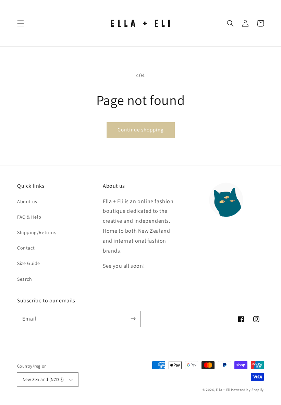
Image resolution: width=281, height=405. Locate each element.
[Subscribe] (132, 318)
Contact (26, 248)
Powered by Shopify (247, 389)
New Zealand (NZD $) (43, 379)
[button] (20, 23)
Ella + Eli (223, 389)
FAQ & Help (29, 217)
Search (24, 279)
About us (27, 201)
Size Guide (28, 263)
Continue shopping (141, 129)
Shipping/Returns (37, 232)
